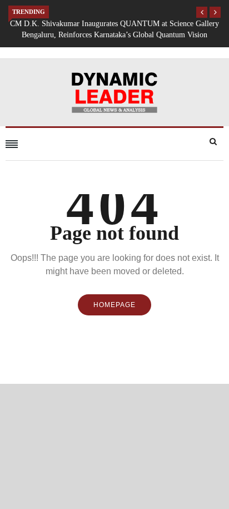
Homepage (114, 305)
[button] (201, 12)
